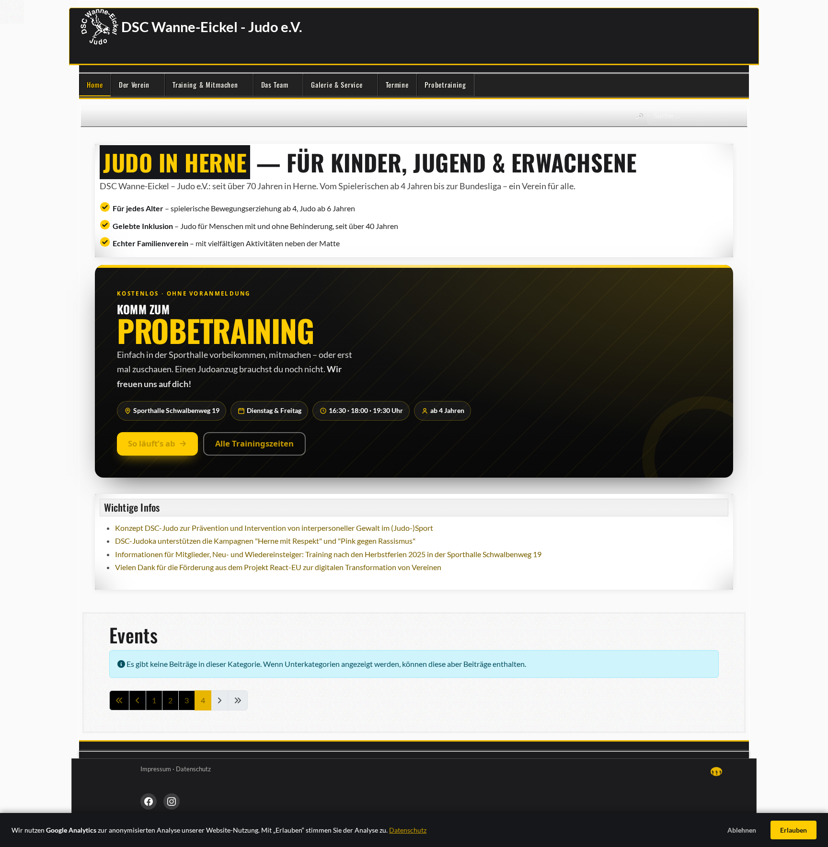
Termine (397, 85)
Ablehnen (741, 830)
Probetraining (445, 85)
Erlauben (793, 830)
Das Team (274, 85)
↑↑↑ (716, 771)
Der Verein (134, 85)
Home (95, 85)
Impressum (155, 769)
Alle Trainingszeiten (254, 443)
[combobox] (696, 115)
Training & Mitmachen (205, 85)
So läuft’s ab (151, 443)
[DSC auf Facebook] (148, 801)
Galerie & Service (336, 85)
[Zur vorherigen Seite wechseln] (137, 700)
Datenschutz (193, 769)
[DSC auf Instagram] (171, 801)
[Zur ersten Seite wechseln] (119, 700)
